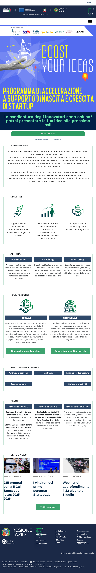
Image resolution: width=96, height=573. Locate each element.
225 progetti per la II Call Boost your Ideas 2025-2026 (13, 490)
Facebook (43, 535)
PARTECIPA (48, 133)
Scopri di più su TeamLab (25, 351)
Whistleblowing (82, 543)
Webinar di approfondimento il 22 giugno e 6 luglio (74, 488)
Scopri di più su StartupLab (70, 351)
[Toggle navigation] (90, 21)
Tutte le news (48, 507)
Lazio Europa (61, 531)
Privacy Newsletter (84, 537)
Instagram (43, 544)
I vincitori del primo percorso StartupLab (43, 488)
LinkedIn (42, 541)
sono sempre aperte (55, 139)
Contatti (88, 3)
